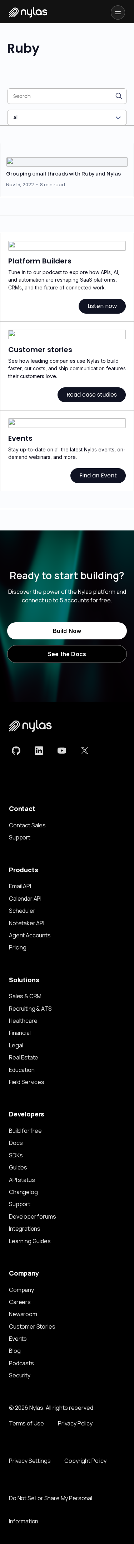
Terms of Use (26, 1423)
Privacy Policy (75, 1423)
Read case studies (91, 395)
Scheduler (22, 911)
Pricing (17, 947)
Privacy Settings (29, 1461)
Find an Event (98, 475)
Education (22, 1070)
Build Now (67, 630)
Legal (16, 1045)
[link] (16, 750)
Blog (14, 1351)
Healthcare (23, 1021)
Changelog (23, 1192)
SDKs (16, 1155)
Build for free (25, 1131)
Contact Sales (27, 825)
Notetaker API (26, 923)
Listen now (102, 306)
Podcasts (21, 1363)
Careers (20, 1302)
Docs (16, 1143)
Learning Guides (30, 1241)
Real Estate (23, 1057)
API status (22, 1180)
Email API (20, 886)
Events (18, 1339)
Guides (18, 1167)
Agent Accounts (30, 935)
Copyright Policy (85, 1461)
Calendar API (25, 898)
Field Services (26, 1082)
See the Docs (67, 654)
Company (21, 1290)
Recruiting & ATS (30, 1008)
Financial (20, 1033)
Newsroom (23, 1314)
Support (19, 837)
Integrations (24, 1228)
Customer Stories (32, 1326)
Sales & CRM (25, 996)
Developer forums (32, 1216)
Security (19, 1375)
